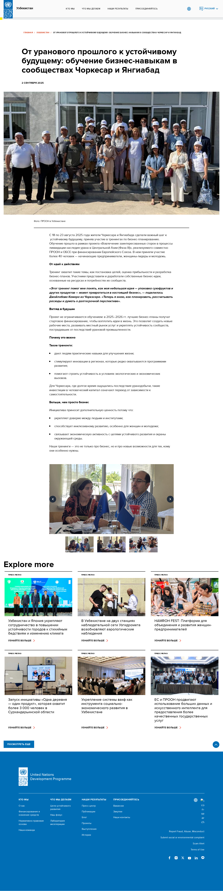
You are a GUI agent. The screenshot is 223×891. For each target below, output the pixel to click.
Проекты (86, 823)
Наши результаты (118, 8)
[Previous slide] (52, 499)
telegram (202, 857)
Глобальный (189, 9)
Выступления (89, 829)
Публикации (88, 811)
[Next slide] (170, 499)
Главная (28, 33)
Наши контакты (121, 817)
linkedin (196, 857)
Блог (84, 817)
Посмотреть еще (18, 744)
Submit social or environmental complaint (182, 837)
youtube (189, 857)
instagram (176, 857)
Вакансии (118, 805)
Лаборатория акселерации (57, 822)
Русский (209, 8)
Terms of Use (197, 849)
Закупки (117, 811)
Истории (86, 835)
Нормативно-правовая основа (31, 822)
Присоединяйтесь (146, 8)
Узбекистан (24, 8)
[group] (111, 499)
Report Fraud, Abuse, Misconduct (186, 831)
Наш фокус (56, 815)
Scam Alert (198, 843)
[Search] (202, 811)
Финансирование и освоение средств (29, 813)
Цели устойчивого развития (60, 807)
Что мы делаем (91, 8)
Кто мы (70, 8)
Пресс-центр (89, 805)
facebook (169, 857)
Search (195, 9)
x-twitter (182, 857)
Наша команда (27, 830)
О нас (22, 805)
